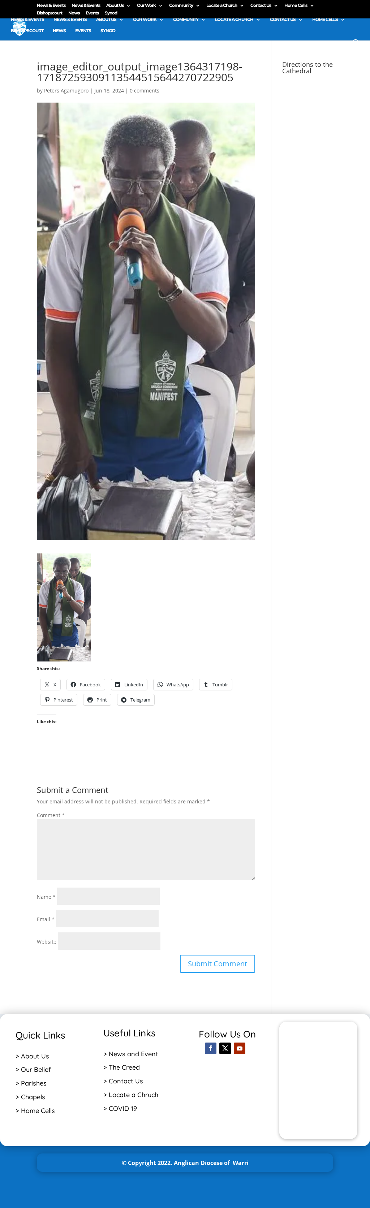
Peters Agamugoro (66, 90)
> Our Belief (33, 1069)
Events (92, 13)
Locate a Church (221, 5)
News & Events (51, 5)
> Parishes (31, 1083)
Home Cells (295, 5)
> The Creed (121, 1067)
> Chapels (30, 1097)
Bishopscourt (49, 13)
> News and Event (130, 1054)
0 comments (144, 90)
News (73, 13)
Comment (51, 815)
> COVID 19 (120, 1108)
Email (46, 919)
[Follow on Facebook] (210, 1048)
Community (181, 5)
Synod (111, 13)
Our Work (146, 5)
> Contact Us (123, 1081)
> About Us (32, 1056)
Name (46, 896)
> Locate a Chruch (131, 1095)
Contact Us (260, 5)
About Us (115, 5)
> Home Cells (35, 1110)
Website (46, 941)
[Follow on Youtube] (239, 1048)
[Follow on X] (225, 1048)
